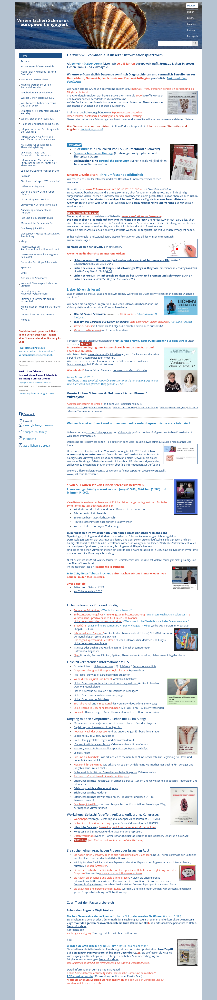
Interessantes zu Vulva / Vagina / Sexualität (39, 256)
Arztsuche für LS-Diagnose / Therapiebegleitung (36, 146)
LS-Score (125, 666)
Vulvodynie (124, 432)
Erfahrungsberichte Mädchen (90, 792)
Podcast (25, 176)
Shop (24, 241)
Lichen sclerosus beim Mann (90, 643)
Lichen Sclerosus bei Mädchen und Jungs (140, 640)
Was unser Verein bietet (34, 79)
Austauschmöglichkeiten (88, 884)
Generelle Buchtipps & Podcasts (39, 262)
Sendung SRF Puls (106, 636)
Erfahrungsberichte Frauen (89, 780)
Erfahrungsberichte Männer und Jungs (96, 788)
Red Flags (79, 674)
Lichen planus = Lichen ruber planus (37, 193)
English (190, 11)
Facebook (29, 414)
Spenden (26, 267)
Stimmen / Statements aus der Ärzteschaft (38, 300)
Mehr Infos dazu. (76, 926)
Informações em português (173, 407)
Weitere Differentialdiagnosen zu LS (87, 470)
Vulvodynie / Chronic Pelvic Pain (39, 204)
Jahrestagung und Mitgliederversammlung (34, 292)
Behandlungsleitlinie (144, 666)
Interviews (80, 784)
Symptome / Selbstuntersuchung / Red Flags (40, 112)
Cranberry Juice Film (32, 228)
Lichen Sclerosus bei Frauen (90, 690)
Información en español (100, 407)
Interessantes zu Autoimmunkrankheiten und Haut (40, 248)
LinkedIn (28, 421)
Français (191, 23)
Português (192, 36)
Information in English (77, 407)
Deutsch (191, 5)
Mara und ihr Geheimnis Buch (38, 223)
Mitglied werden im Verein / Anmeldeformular (37, 86)
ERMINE (154, 823)
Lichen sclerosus (103, 666)
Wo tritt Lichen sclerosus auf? (37, 118)
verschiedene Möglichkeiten (104, 354)
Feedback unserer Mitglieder (37, 92)
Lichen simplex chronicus (35, 199)
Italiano (191, 30)
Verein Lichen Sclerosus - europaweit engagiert (44, 22)
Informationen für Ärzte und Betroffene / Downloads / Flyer (38, 138)
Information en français (147, 407)
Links (24, 272)
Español (191, 17)
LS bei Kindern (82, 752)
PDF (109, 263)
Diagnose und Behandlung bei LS (40, 123)
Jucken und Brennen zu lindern (117, 723)
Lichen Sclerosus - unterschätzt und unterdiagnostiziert (106, 683)
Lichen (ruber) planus (99, 432)
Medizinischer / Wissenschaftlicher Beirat (41, 308)
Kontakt (25, 319)
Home (24, 55)
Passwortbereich (122, 881)
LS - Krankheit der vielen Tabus (92, 744)
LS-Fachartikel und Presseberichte (40, 170)
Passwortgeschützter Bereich (37, 66)
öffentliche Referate (85, 827)
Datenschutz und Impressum (37, 314)
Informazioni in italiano (124, 407)
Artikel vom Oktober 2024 (89, 587)
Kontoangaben (75, 929)
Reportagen (185, 780)
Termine (25, 61)
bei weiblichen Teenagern (123, 690)
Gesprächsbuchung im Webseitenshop (104, 892)
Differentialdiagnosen (33, 186)
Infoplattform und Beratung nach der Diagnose (40, 130)
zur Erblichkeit (100, 149)
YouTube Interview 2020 (88, 591)
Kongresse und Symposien (89, 831)
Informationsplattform (87, 881)
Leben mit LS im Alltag (87, 735)
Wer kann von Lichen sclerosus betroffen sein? (38, 104)
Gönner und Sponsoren (34, 278)
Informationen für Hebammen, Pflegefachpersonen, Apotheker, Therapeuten (39, 163)
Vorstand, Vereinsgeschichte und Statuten (39, 284)
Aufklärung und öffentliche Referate (36, 211)
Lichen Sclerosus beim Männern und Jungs (98, 695)
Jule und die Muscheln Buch (37, 217)
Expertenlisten (137, 670)
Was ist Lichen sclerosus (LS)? (37, 97)
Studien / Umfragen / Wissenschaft (41, 181)
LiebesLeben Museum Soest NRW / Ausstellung (40, 235)
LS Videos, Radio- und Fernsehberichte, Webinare (36, 154)
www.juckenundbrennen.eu (83, 474)
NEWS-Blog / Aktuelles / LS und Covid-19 (38, 73)
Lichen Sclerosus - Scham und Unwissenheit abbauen (145, 780)
